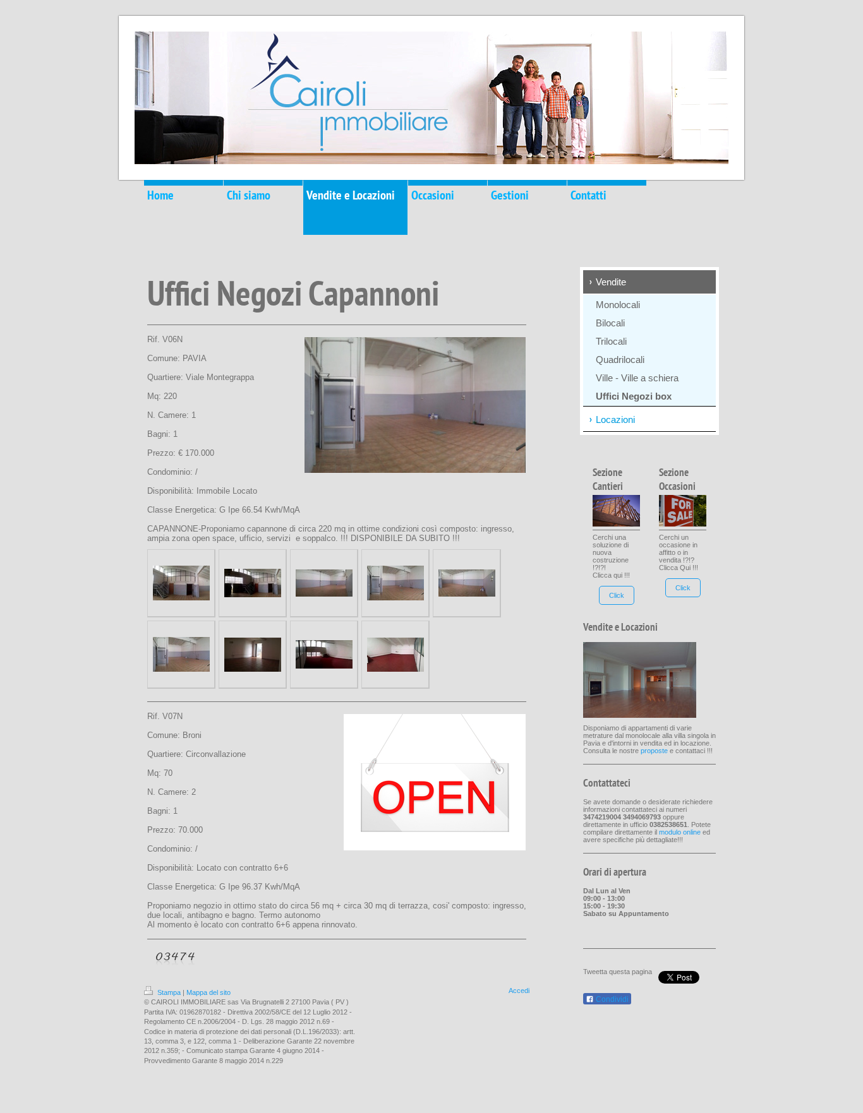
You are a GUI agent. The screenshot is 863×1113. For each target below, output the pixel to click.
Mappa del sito (208, 992)
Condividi (611, 999)
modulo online (680, 832)
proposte (654, 750)
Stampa (169, 992)
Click (616, 595)
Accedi (519, 990)
